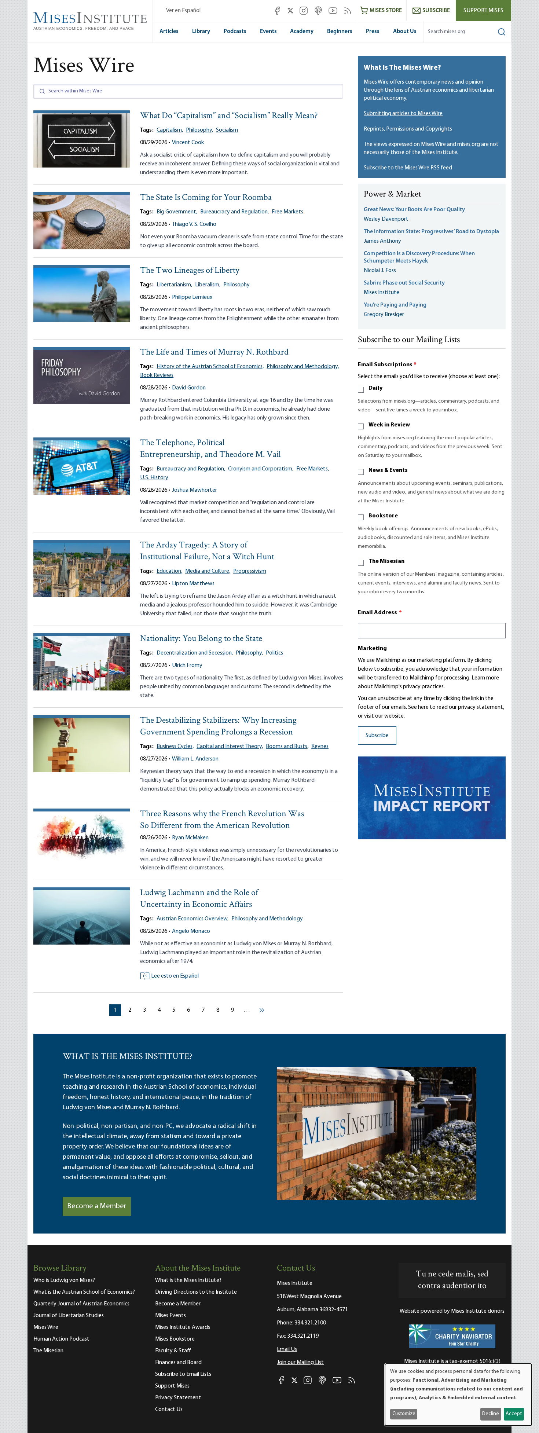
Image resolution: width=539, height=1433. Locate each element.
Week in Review (389, 425)
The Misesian (386, 561)
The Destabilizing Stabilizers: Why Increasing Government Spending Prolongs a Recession (218, 726)
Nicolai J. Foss (380, 271)
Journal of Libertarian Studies (68, 1316)
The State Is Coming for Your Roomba (206, 197)
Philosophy (236, 285)
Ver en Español (183, 11)
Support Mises (483, 11)
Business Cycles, (175, 747)
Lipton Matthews (193, 584)
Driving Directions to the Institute (196, 1292)
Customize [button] (403, 1413)
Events (268, 31)
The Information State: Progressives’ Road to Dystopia (431, 232)
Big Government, (177, 212)
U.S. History (154, 478)
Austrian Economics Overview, (192, 919)
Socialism (227, 130)
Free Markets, (312, 469)
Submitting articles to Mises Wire (403, 114)
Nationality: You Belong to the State (201, 639)
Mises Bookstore (175, 1339)
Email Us (287, 1349)
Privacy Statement (178, 1398)
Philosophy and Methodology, (303, 367)
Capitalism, (170, 130)
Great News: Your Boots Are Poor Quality (414, 210)
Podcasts (235, 31)
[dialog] (458, 1395)
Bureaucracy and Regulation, (234, 212)
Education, (169, 571)
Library (201, 31)
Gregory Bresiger (384, 315)
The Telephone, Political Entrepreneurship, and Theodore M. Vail (210, 449)
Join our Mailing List (300, 1363)
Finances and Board (178, 1363)
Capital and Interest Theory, (230, 747)
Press (373, 31)
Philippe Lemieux (192, 297)
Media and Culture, (207, 571)
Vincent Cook (188, 143)
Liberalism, (207, 285)
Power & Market (392, 195)
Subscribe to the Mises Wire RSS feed (408, 168)
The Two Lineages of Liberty (189, 270)
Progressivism (249, 571)
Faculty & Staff (173, 1351)
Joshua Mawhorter (194, 490)
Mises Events (170, 1316)
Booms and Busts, (287, 747)
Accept (514, 1413)
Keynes (320, 747)
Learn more (485, 678)
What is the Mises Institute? (188, 1280)
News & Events (388, 470)
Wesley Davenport (386, 219)
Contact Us (169, 1409)
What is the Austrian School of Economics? (84, 1292)
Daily (375, 388)
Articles (169, 31)
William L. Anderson (195, 759)
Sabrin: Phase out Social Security (405, 283)
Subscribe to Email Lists (183, 1374)
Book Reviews (156, 375)
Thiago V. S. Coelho (194, 224)
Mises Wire (45, 1327)
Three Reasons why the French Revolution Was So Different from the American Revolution (222, 820)
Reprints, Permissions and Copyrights (408, 129)
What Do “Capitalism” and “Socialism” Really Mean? (229, 116)
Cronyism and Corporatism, (260, 469)
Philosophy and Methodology (267, 919)
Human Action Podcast (61, 1339)
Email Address (380, 613)
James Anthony (382, 241)
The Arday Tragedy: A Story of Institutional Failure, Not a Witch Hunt (207, 551)
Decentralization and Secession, (195, 653)
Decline (490, 1413)
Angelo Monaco (191, 931)
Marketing (372, 649)
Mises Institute (381, 293)
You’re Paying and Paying (395, 305)
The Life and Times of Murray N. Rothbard (214, 352)
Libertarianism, (174, 285)
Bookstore (383, 516)
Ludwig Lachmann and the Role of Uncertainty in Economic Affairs (199, 899)
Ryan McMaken (190, 838)
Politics (274, 653)
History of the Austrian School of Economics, (210, 367)
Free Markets (287, 212)
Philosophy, (199, 130)
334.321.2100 (310, 1323)
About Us (405, 31)
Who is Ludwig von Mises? (64, 1280)
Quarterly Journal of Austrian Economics (81, 1304)
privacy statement (480, 707)
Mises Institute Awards (182, 1327)
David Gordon (189, 388)
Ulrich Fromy (187, 665)
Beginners (339, 31)
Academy (302, 31)
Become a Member (96, 1206)
